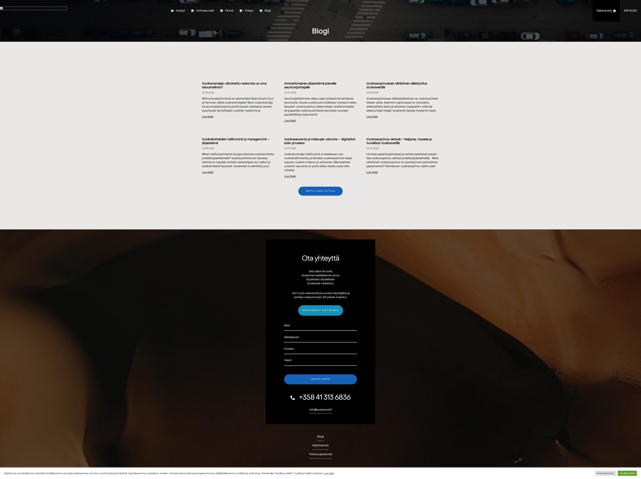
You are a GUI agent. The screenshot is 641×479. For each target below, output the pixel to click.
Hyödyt (180, 11)
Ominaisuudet (205, 11)
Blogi (268, 11)
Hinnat (229, 11)
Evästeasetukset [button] (605, 473)
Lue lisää (207, 117)
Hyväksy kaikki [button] (627, 473)
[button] (320, 191)
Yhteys (249, 11)
